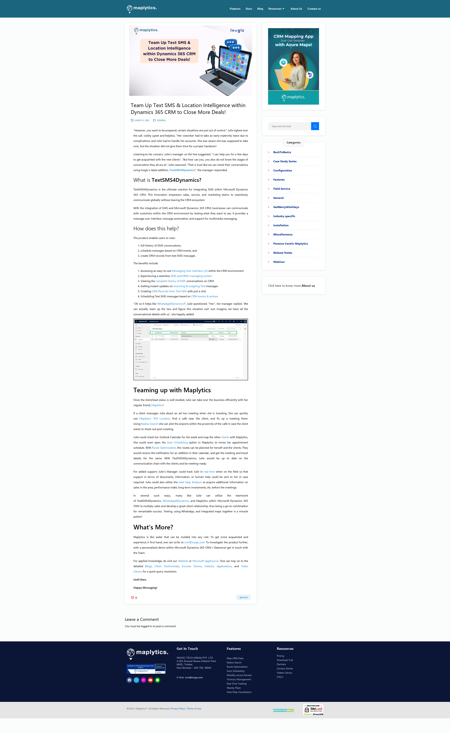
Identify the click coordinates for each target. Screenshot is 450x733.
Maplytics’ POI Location (154, 418)
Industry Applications (218, 566)
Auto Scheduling (177, 442)
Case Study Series (285, 161)
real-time (209, 471)
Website (183, 561)
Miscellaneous (282, 234)
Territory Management (239, 679)
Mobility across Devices (239, 675)
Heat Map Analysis (190, 482)
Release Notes (282, 252)
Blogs (148, 566)
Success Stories (192, 566)
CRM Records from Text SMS (169, 291)
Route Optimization (164, 447)
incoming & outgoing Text (189, 286)
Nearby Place (234, 687)
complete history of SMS (171, 281)
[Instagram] (143, 680)
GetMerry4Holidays (286, 207)
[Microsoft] (157, 680)
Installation (281, 225)
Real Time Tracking (237, 683)
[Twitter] (136, 680)
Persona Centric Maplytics (290, 243)
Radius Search (149, 423)
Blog (260, 8)
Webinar (279, 262)
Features (235, 8)
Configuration (282, 170)
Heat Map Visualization (239, 692)
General (244, 597)
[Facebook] (129, 680)
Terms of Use (194, 708)
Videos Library (284, 672)
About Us (296, 8)
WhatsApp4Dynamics (170, 303)
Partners (281, 664)
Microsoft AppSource (205, 561)
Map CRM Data (235, 658)
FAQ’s (280, 676)
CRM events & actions (204, 296)
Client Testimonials (167, 566)
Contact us (314, 8)
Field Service (281, 188)
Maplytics (157, 405)
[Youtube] (150, 680)
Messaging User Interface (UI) (190, 271)
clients (225, 437)
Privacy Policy (178, 708)
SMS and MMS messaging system (191, 276)
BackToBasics (282, 152)
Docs (249, 8)
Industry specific (284, 216)
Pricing (280, 655)
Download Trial (285, 660)
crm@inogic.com (194, 542)
